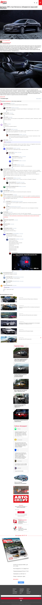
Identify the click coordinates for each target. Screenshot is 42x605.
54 (4, 312)
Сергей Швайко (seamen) (7, 228)
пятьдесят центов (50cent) (8, 194)
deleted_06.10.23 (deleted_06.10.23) (12, 186)
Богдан (13, 107)
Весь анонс (15, 579)
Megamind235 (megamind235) (8, 219)
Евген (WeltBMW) (9, 281)
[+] (6, 111)
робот (20, 134)
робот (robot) (8, 107)
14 (4, 296)
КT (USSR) (7, 206)
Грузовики (15, 591)
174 (4, 320)
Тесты (14, 590)
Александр (20, 252)
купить (21, 582)
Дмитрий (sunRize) (6, 223)
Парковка (21, 590)
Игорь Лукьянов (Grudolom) (14, 134)
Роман (15, 152)
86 (4, 304)
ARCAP (28, 590)
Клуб (21, 593)
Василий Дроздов (16, 281)
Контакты (29, 591)
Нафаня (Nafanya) (9, 233)
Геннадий (18, 182)
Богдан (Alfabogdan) (6, 103)
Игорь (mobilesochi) (6, 168)
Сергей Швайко (16, 233)
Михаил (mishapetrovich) (7, 285)
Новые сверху (38, 98)
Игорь (20, 186)
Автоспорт (15, 593)
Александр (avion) (12, 238)
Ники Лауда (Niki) (6, 190)
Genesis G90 (2, 96)
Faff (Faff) (5, 123)
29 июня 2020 (7, 40)
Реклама (28, 593)
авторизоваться (8, 101)
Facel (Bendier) (5, 212)
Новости (2, 40)
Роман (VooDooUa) (9, 148)
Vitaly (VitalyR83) (15, 252)
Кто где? (21, 591)
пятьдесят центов (15, 201)
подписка (21, 598)
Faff (12, 129)
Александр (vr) (8, 201)
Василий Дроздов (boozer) (8, 272)
